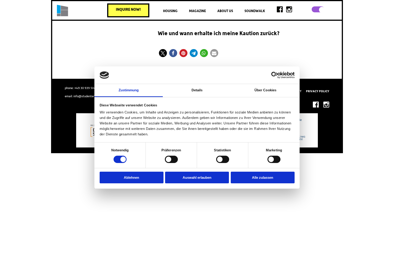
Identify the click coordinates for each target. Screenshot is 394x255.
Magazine (197, 11)
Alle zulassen (262, 177)
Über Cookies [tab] (265, 90)
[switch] (171, 159)
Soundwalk (254, 11)
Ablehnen (131, 177)
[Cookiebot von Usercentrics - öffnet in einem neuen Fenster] (275, 75)
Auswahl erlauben (197, 177)
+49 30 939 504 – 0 (87, 88)
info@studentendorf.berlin (90, 96)
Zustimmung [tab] (129, 90)
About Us (225, 11)
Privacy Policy (317, 91)
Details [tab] (197, 90)
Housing (170, 11)
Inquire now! (128, 10)
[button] (163, 53)
